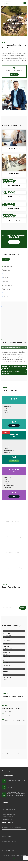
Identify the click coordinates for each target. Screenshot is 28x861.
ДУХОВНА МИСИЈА (7, 819)
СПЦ (4, 806)
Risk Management (14, 197)
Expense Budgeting (14, 220)
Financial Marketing (14, 148)
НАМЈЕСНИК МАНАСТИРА (9, 814)
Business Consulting (14, 208)
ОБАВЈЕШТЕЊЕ (11, 787)
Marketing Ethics (14, 173)
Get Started (14, 242)
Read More (14, 74)
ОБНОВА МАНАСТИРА (8, 816)
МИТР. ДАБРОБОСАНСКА (9, 809)
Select (14, 425)
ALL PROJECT (6, 259)
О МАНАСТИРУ (6, 811)
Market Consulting (14, 185)
